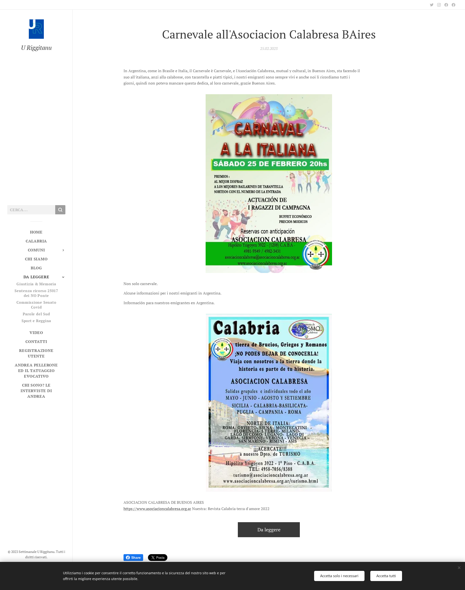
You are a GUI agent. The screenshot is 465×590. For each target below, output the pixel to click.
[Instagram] (439, 5)
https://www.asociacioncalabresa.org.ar (157, 508)
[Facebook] (446, 5)
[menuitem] (36, 232)
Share (136, 557)
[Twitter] (432, 5)
